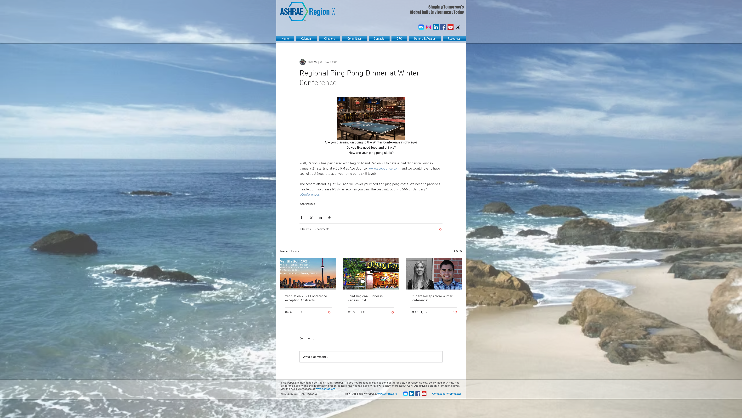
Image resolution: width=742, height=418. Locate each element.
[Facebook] (443, 27)
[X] (458, 27)
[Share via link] (330, 217)
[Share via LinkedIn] (320, 217)
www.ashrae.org (325, 388)
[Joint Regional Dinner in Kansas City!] (371, 274)
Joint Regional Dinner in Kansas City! (365, 298)
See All (458, 251)
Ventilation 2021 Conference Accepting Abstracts (306, 298)
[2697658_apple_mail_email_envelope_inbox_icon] (421, 27)
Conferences (307, 204)
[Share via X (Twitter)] (311, 217)
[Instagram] (428, 27)
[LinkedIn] (436, 27)
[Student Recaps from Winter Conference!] (434, 274)
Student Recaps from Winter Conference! (431, 298)
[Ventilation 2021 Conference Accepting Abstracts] (308, 274)
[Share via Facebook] (301, 217)
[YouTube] (451, 27)
